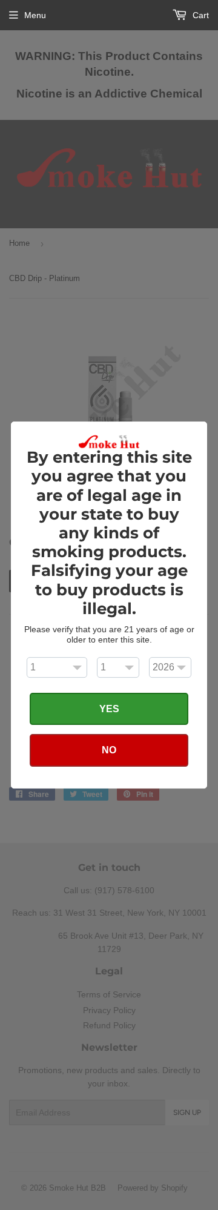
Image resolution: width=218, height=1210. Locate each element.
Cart (199, 15)
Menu (35, 15)
